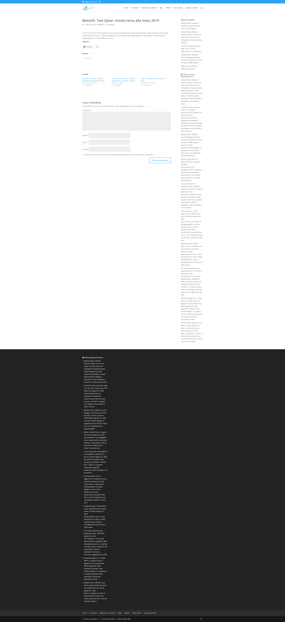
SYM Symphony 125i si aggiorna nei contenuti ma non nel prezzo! (191, 213)
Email (85, 142)
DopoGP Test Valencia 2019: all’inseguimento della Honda (93, 79)
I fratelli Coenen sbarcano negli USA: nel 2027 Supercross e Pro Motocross (191, 48)
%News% (100, 25)
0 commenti (110, 25)
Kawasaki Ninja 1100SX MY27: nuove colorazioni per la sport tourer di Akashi (191, 246)
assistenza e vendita (149, 8)
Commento (87, 110)
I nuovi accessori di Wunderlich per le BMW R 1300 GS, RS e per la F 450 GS (192, 186)
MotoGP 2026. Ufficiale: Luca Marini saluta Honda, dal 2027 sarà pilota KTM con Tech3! (95, 585)
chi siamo (135, 8)
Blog (161, 8)
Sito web (85, 149)
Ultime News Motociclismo (188, 75)
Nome (85, 135)
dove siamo (178, 8)
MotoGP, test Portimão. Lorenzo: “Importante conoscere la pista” (123, 79)
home (126, 8)
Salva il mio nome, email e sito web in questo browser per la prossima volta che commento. (119, 155)
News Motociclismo (93, 357)
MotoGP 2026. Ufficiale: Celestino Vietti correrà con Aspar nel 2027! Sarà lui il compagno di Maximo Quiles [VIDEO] (191, 37)
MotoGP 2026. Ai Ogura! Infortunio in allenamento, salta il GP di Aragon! (191, 26)
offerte (168, 8)
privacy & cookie (192, 8)
